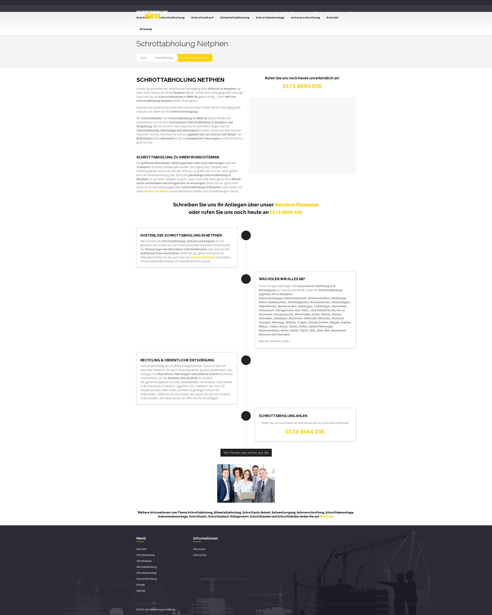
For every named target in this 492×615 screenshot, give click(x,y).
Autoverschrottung (305, 17)
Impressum (199, 549)
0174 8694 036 (286, 212)
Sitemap (146, 29)
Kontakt (333, 17)
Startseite (141, 549)
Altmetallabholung (234, 17)
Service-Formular (297, 205)
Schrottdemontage (270, 17)
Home (143, 57)
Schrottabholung (172, 17)
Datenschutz (200, 555)
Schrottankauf (202, 17)
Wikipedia (327, 516)
